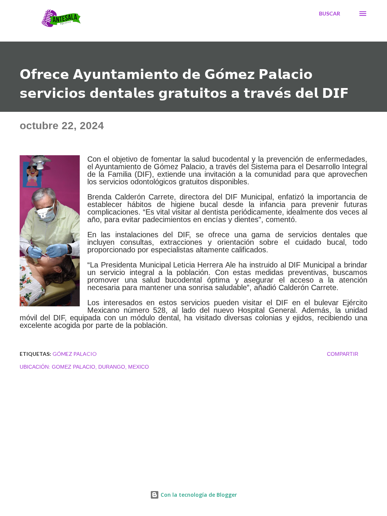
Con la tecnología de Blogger (198, 494)
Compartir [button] (342, 354)
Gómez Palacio (75, 354)
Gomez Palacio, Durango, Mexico (100, 367)
